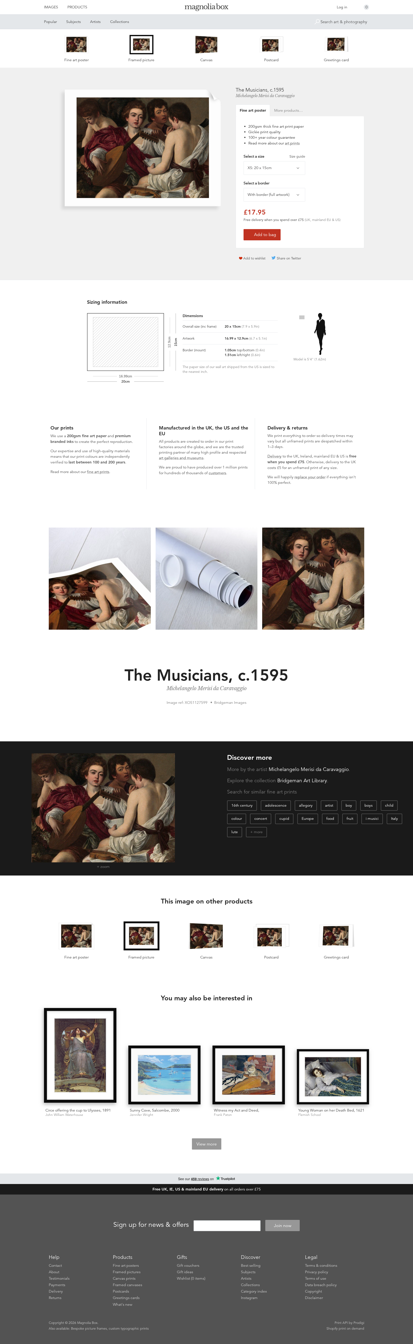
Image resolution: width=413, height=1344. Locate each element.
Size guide (297, 156)
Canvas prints (124, 1278)
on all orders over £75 (206, 1189)
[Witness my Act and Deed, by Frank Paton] (248, 1075)
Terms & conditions (321, 1265)
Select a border (256, 183)
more (258, 832)
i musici (372, 818)
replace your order (310, 477)
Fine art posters (126, 1265)
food (330, 818)
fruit (350, 818)
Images (51, 7)
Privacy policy (316, 1272)
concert (260, 818)
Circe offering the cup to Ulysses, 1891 (78, 1110)
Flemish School (309, 1115)
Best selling (251, 1265)
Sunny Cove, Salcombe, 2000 (154, 1110)
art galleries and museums (181, 458)
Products (77, 7)
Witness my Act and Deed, (236, 1110)
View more (206, 1144)
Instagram (249, 1297)
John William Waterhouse (64, 1115)
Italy (394, 818)
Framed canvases (127, 1285)
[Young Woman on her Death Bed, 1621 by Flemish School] (333, 1076)
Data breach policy (321, 1285)
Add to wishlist (254, 258)
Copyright (313, 1291)
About (54, 1272)
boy (349, 805)
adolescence (276, 805)
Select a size (274, 156)
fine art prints (98, 471)
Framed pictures (127, 1272)
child (389, 805)
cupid (284, 818)
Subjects (73, 21)
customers (217, 473)
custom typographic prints (129, 1328)
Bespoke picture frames (89, 1328)
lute (234, 832)
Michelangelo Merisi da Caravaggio (265, 95)
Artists (95, 21)
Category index (254, 1291)
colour (236, 818)
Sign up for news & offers (151, 1225)
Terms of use (315, 1278)
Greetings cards (126, 1297)
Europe (308, 818)
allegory (306, 805)
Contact (55, 1265)
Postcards (121, 1291)
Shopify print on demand (345, 1328)
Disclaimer (314, 1297)
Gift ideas (185, 1272)
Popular (50, 21)
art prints (292, 143)
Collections (119, 21)
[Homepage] (206, 8)
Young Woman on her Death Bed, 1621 (331, 1110)
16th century (242, 805)
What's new (122, 1304)
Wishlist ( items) (191, 1278)
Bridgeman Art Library (302, 780)
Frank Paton (223, 1115)
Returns (55, 1297)
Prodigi (358, 1323)
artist (329, 805)
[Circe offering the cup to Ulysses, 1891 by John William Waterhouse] (80, 1056)
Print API (341, 1323)
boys (368, 805)
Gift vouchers (188, 1265)
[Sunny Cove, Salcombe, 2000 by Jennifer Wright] (164, 1075)
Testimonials (59, 1278)
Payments (57, 1285)
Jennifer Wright (141, 1115)
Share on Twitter (289, 258)
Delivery (274, 456)
